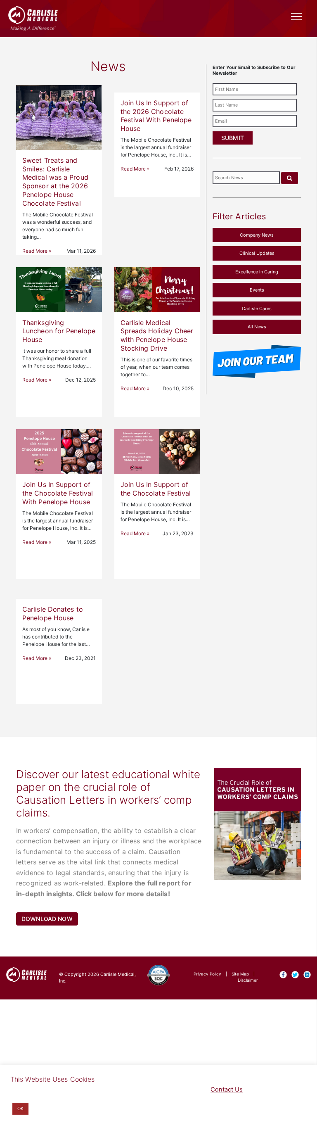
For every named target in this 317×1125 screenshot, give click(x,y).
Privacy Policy (207, 973)
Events (257, 290)
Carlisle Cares (257, 308)
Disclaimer (248, 980)
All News (257, 327)
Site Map (240, 973)
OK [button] (20, 1108)
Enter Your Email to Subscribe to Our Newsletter (254, 70)
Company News (257, 235)
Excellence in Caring (256, 272)
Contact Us (227, 1089)
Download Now (47, 918)
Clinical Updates (256, 253)
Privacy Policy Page (159, 1089)
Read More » (36, 251)
